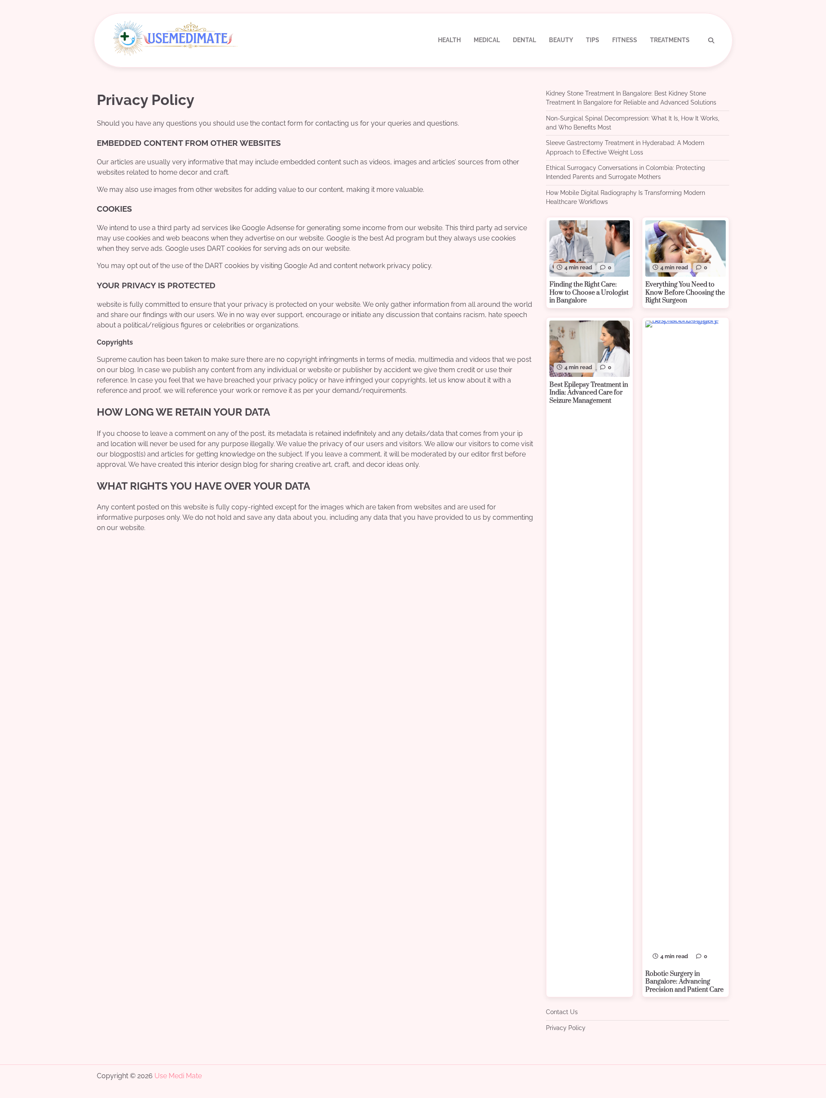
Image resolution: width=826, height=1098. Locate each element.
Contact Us (562, 1012)
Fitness (624, 40)
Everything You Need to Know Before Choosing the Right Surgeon (685, 293)
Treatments (670, 40)
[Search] (711, 40)
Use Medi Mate (178, 1076)
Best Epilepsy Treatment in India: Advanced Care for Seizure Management (588, 393)
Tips (592, 40)
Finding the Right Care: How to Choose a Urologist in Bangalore (589, 293)
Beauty (561, 40)
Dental (524, 40)
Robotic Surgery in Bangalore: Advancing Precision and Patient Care (684, 982)
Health (449, 40)
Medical (487, 40)
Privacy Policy (566, 1027)
